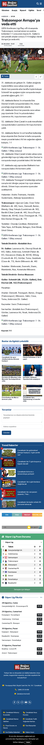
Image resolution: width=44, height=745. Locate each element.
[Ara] (38, 4)
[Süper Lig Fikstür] (41, 597)
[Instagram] (22, 702)
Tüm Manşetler (30, 725)
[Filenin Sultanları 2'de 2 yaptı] (32, 350)
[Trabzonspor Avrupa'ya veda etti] (22, 61)
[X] (18, 702)
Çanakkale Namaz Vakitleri (11, 720)
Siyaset (23, 10)
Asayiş (14, 10)
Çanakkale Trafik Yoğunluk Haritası (30, 720)
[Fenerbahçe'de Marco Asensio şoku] (11, 390)
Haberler (4, 16)
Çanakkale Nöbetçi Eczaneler (11, 714)
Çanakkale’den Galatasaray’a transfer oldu (31, 399)
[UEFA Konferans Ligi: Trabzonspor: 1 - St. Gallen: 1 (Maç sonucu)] (22, 149)
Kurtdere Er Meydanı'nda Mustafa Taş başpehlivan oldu (11, 379)
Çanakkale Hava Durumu (30, 714)
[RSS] (30, 702)
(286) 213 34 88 (23, 689)
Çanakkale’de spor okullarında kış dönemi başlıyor (10, 359)
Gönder (6, 433)
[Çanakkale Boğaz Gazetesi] (9, 3)
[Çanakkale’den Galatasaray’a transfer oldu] (32, 390)
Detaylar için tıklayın (22, 589)
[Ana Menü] (41, 4)
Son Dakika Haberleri (12, 732)
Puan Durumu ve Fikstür (10, 727)
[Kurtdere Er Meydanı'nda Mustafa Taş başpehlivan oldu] (11, 370)
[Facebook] (14, 702)
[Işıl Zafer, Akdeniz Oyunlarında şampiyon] (32, 370)
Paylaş (6, 76)
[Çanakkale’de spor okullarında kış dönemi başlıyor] (11, 350)
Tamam (28, 742)
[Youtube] (26, 702)
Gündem (5, 10)
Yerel (39, 10)
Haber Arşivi (30, 732)
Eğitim (31, 10)
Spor (13, 16)
